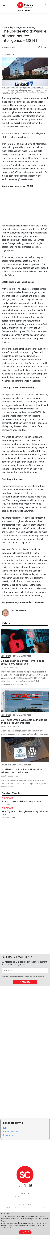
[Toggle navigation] (4, 4)
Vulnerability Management (14, 27)
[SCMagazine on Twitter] (25, 1185)
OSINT (13, 144)
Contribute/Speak (17, 1208)
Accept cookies (25, 1232)
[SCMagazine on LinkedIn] (30, 1185)
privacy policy (32, 1225)
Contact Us (27, 1197)
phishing (17, 585)
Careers (35, 1197)
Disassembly (9, 1135)
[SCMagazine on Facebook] (19, 1185)
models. (15, 574)
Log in (20, 10)
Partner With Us (25, 1211)
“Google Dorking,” (16, 243)
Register (29, 10)
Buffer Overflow (10, 1131)
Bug (5, 1127)
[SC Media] (25, 5)
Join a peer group (38, 1208)
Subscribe (25, 982)
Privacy (41, 1197)
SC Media (9, 1197)
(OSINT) (5, 137)
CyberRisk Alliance (18, 1197)
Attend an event (28, 1208)
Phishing (31, 27)
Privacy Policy (41, 976)
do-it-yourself (17, 570)
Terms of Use (32, 976)
